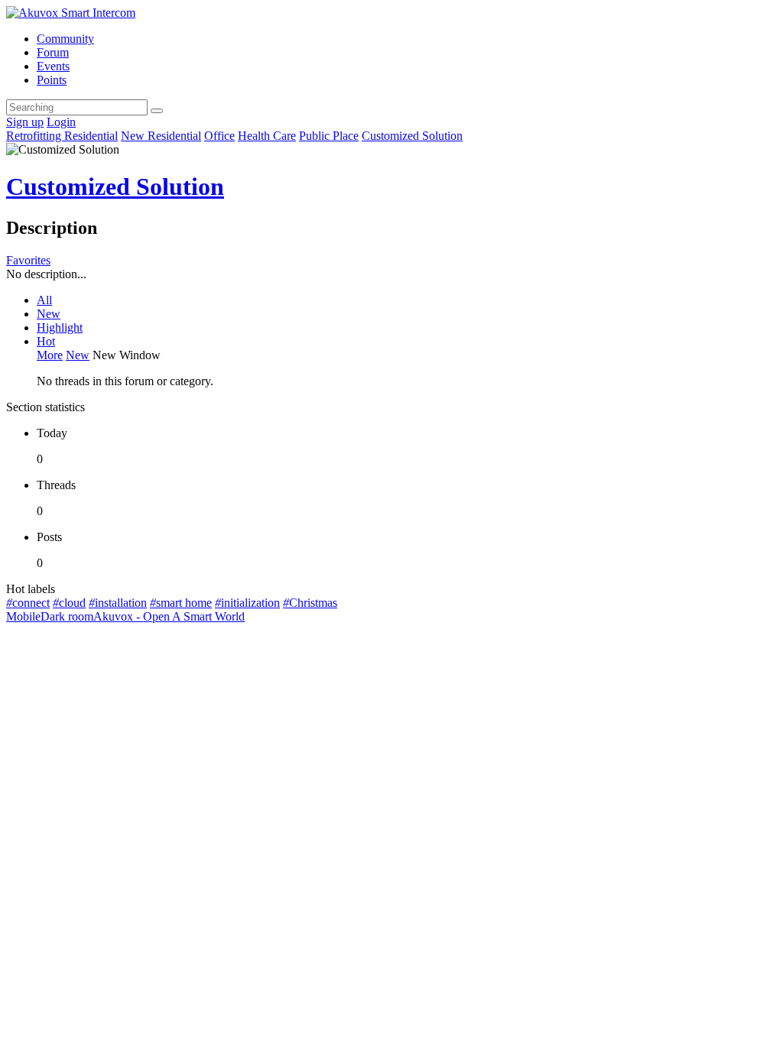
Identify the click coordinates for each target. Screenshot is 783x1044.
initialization (247, 602)
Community (65, 38)
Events (53, 66)
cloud (69, 602)
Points (52, 79)
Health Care (267, 135)
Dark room (67, 616)
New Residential (161, 135)
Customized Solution (412, 135)
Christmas (310, 602)
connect (28, 602)
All (44, 299)
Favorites (28, 260)
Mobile (23, 616)
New (48, 313)
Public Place (329, 135)
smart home (181, 602)
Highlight (60, 327)
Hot (46, 341)
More (50, 355)
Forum (53, 52)
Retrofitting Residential (62, 135)
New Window (127, 355)
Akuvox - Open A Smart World (169, 616)
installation (118, 602)
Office (219, 135)
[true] (157, 111)
